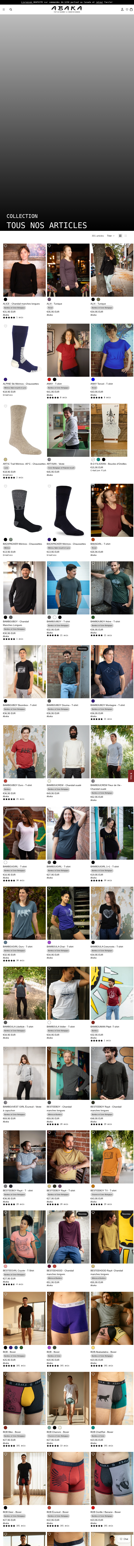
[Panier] (131, 9)
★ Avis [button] (131, 775)
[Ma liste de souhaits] (127, 9)
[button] (111, 235)
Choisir (43, 291)
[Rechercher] (10, 9)
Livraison (27, 2)
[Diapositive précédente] (8, 510)
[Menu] (4, 9)
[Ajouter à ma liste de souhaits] (5, 245)
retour (99, 2)
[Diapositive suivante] (41, 510)
